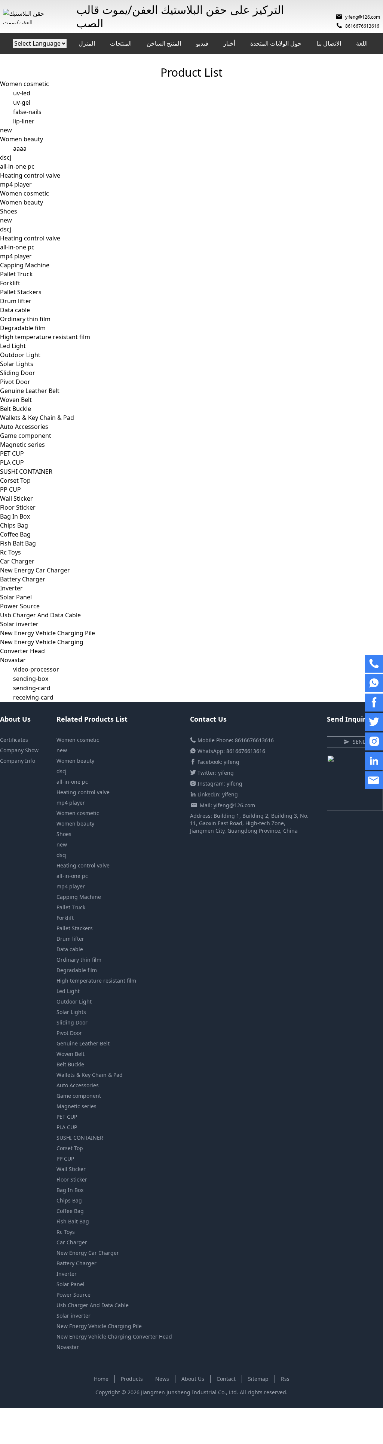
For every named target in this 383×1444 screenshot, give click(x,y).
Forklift (10, 283)
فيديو (202, 43)
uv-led (21, 93)
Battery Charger (22, 579)
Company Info (17, 760)
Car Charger (17, 561)
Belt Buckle (15, 409)
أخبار (229, 43)
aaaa (20, 148)
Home (101, 1378)
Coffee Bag (15, 534)
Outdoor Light (20, 355)
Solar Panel (16, 597)
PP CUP (10, 489)
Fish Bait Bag (18, 543)
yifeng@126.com (362, 17)
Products (132, 1378)
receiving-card (33, 697)
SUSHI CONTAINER (26, 471)
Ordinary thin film (25, 319)
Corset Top (15, 480)
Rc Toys (10, 552)
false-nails (27, 112)
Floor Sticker (18, 507)
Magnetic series (22, 444)
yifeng (231, 761)
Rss (285, 1378)
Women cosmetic (24, 84)
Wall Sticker (16, 498)
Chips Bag (14, 525)
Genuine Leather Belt (29, 391)
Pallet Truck (16, 274)
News (162, 1378)
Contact (226, 1378)
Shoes (8, 211)
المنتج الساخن (164, 43)
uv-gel (21, 102)
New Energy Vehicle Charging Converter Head (114, 1336)
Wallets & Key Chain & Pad (37, 418)
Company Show (19, 750)
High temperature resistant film (45, 337)
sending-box (30, 679)
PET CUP (12, 453)
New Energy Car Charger (35, 570)
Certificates (14, 739)
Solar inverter (19, 624)
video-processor (36, 669)
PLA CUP (12, 462)
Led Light (13, 346)
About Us (192, 1378)
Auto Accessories (24, 427)
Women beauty (21, 139)
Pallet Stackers (21, 292)
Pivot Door (15, 382)
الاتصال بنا (328, 43)
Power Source (20, 606)
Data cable (15, 310)
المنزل (87, 43)
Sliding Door (17, 373)
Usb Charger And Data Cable (40, 615)
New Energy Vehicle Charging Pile (47, 633)
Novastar (13, 660)
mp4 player (16, 184)
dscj (5, 157)
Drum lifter (15, 301)
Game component (25, 435)
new (6, 130)
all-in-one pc (17, 166)
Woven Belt (16, 400)
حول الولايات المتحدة (275, 43)
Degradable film (23, 328)
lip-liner (23, 121)
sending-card (31, 688)
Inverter (11, 588)
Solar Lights (16, 364)
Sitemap (258, 1378)
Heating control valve (30, 175)
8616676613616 (362, 26)
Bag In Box (15, 516)
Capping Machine (24, 265)
